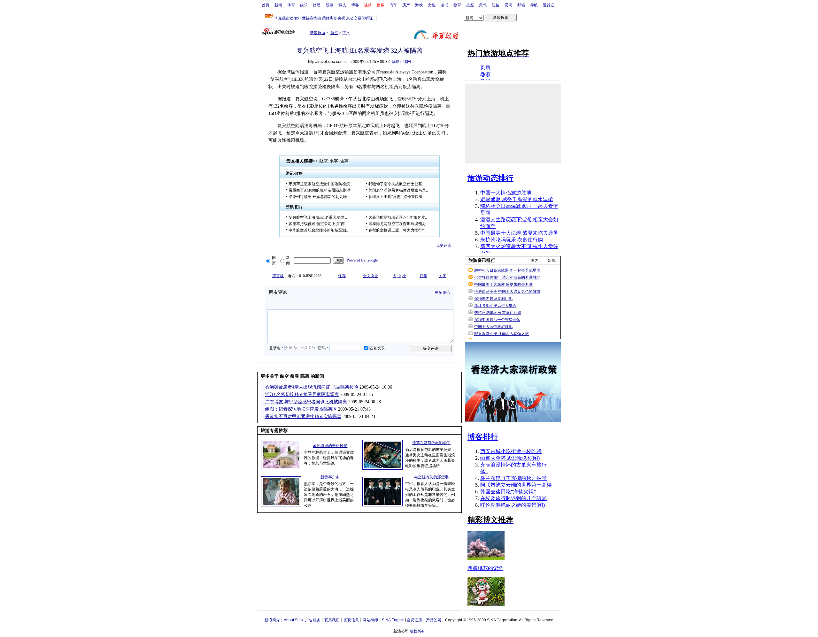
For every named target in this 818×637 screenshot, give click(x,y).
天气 (483, 5)
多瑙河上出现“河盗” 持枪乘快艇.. (396, 196)
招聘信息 (351, 620)
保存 (342, 276)
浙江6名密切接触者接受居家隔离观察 (302, 394)
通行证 (548, 5)
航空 (334, 33)
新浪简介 (272, 620)
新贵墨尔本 (330, 477)
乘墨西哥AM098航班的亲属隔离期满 (320, 190)
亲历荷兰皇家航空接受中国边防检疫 (319, 184)
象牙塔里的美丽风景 (330, 446)
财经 (316, 5)
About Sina (293, 620)
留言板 (278, 276)
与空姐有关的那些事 (431, 477)
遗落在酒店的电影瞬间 (431, 443)
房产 (406, 5)
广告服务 (312, 620)
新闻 (278, 5)
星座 (470, 5)
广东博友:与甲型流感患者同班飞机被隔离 (306, 401)
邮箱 (521, 5)
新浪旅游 (317, 33)
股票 (329, 5)
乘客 (333, 161)
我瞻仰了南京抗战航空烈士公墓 (395, 184)
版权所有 (417, 631)
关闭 (442, 276)
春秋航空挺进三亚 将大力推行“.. (397, 230)
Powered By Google (362, 260)
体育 (291, 5)
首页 (265, 5)
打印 (423, 276)
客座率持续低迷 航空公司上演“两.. (318, 224)
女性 (432, 5)
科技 (342, 5)
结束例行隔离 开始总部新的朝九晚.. (319, 196)
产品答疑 (433, 620)
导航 (534, 5)
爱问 (508, 5)
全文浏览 (370, 276)
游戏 (419, 5)
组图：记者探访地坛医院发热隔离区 (301, 409)
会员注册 (414, 620)
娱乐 (304, 5)
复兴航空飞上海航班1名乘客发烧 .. (318, 217)
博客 (355, 5)
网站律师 (370, 620)
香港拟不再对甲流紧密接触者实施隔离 (303, 416)
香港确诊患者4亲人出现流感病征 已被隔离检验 (311, 387)
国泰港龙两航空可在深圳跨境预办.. (398, 224)
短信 (495, 5)
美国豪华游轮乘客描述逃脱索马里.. (398, 190)
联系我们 (332, 620)
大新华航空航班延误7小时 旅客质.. (397, 217)
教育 (457, 5)
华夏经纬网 (401, 61)
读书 (444, 5)
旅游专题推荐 (274, 430)
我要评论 (443, 245)
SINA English (393, 620)
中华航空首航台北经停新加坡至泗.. (318, 230)
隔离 (344, 161)
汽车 (393, 5)
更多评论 (442, 292)
